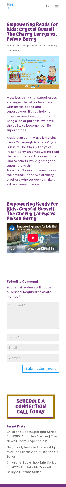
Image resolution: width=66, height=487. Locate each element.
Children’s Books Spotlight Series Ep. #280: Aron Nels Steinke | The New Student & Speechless (32, 436)
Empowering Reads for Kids (39, 45)
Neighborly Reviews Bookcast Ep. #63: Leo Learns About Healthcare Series (32, 451)
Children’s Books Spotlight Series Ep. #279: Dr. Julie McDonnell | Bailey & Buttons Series (31, 467)
